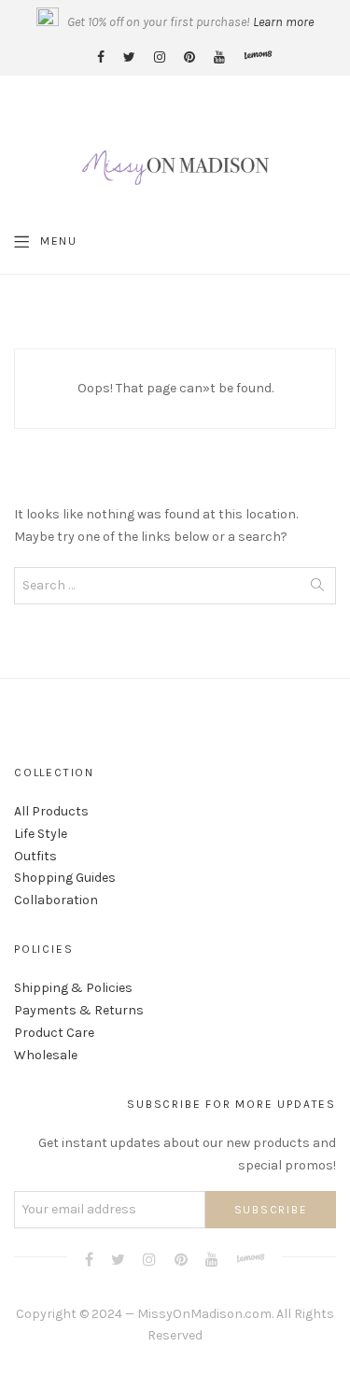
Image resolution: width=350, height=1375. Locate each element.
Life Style (40, 834)
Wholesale (45, 1055)
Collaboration (56, 900)
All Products (51, 811)
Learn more (283, 22)
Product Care (54, 1033)
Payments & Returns (79, 1010)
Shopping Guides (65, 878)
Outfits (35, 856)
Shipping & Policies (73, 988)
